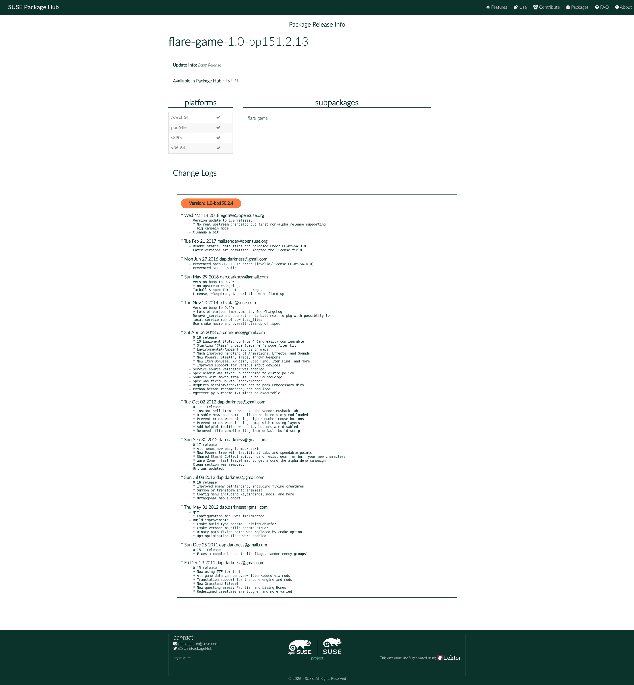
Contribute (549, 7)
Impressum (181, 658)
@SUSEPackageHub (194, 649)
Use (522, 7)
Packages (579, 7)
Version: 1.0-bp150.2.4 (211, 203)
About (625, 7)
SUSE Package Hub (33, 7)
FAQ (604, 7)
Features (498, 7)
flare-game (195, 42)
